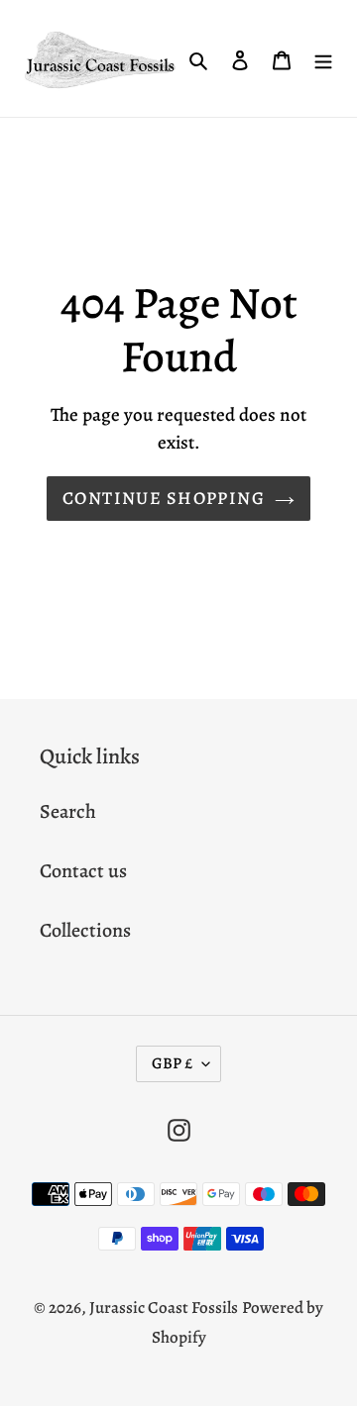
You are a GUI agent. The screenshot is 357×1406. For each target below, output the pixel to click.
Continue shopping (163, 498)
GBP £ (172, 1063)
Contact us (83, 870)
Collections (85, 930)
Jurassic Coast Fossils (163, 1307)
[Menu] (323, 58)
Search (68, 811)
